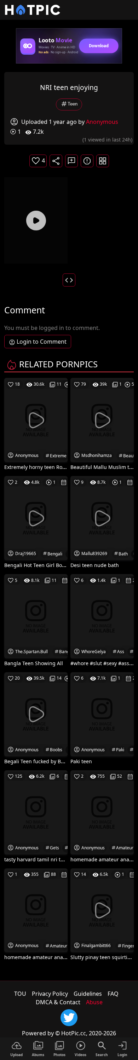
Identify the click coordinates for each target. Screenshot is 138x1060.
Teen (72, 104)
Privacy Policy (50, 994)
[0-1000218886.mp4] (36, 220)
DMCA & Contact (58, 1002)
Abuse (94, 1002)
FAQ (113, 994)
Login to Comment (42, 341)
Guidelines (88, 994)
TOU (20, 994)
